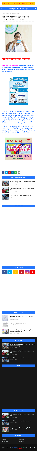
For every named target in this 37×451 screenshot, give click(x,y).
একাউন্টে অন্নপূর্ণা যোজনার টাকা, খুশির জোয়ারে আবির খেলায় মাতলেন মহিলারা (22, 189)
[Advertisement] (15, 235)
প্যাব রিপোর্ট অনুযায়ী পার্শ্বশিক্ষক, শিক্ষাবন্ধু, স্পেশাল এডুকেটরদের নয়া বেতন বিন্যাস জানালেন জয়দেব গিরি (22, 330)
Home (3, 13)
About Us (4, 439)
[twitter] (9, 272)
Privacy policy (5, 441)
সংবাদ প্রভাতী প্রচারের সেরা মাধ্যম (18, 9)
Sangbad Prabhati (6, 19)
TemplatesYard (22, 447)
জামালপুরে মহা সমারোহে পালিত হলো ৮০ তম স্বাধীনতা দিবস (20, 428)
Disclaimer (21, 441)
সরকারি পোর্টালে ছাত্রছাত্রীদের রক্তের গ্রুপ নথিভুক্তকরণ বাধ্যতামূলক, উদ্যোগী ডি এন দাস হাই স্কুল (22, 182)
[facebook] (4, 272)
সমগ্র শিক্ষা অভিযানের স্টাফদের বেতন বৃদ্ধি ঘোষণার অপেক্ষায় (20, 323)
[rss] (15, 272)
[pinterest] (21, 272)
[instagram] (27, 272)
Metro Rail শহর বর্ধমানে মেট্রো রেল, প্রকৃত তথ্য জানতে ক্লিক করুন (21, 317)
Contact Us (21, 439)
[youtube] (32, 272)
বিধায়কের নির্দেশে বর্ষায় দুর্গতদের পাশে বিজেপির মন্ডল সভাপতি (20, 195)
